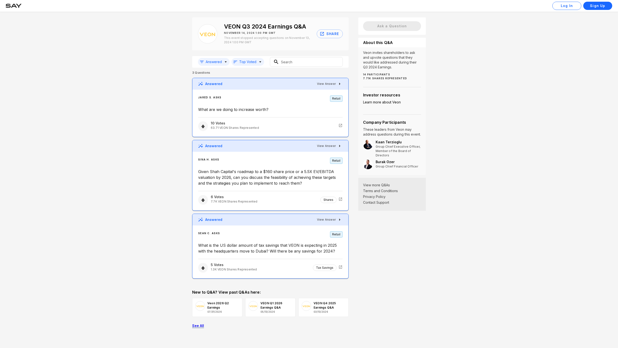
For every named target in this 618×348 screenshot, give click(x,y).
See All (198, 326)
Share (332, 34)
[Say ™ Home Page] (13, 5)
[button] (214, 62)
